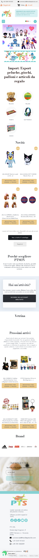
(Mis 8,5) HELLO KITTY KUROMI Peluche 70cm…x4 (28, 175)
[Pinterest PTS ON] (26, 520)
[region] (20, 36)
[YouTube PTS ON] (22, 520)
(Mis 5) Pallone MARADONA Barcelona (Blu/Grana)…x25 (28, 215)
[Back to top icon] (33, 553)
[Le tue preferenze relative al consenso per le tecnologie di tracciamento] (3, 555)
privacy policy (27, 483)
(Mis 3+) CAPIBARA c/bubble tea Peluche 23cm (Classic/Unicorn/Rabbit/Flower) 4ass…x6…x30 (10, 216)
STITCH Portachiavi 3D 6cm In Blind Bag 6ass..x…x (28, 379)
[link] (20, 56)
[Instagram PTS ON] (15, 520)
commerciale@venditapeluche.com (24, 538)
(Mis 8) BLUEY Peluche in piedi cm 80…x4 (10, 175)
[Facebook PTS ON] (12, 520)
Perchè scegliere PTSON (19, 258)
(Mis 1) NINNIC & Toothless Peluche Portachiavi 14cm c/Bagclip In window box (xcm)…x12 (10, 380)
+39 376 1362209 (18, 544)
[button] (20, 36)
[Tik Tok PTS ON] (19, 520)
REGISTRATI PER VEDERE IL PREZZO (10, 181)
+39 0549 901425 (18, 541)
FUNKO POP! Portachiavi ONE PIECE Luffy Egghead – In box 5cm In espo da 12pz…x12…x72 (28, 420)
